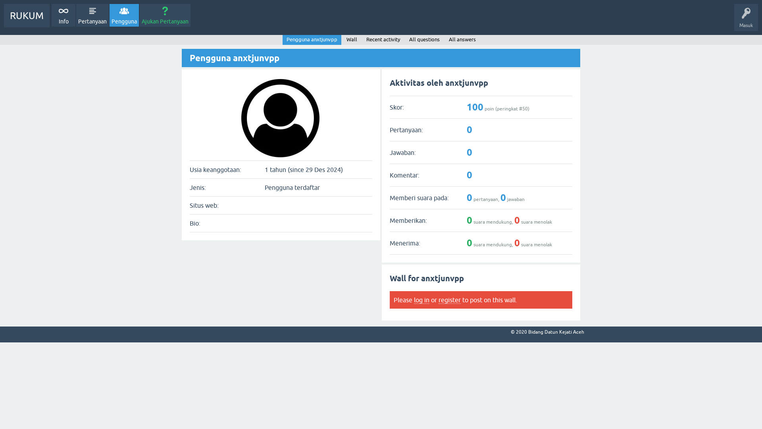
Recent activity (383, 40)
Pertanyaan (92, 21)
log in (421, 299)
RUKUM (27, 15)
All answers (462, 40)
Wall (351, 40)
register (450, 299)
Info (64, 21)
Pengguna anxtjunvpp (312, 40)
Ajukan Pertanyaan (165, 21)
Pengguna (124, 21)
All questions (424, 40)
